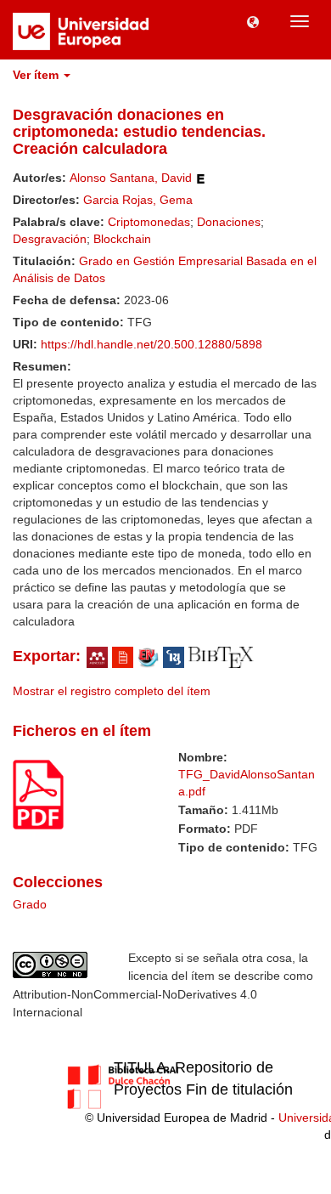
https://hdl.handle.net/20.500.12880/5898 (151, 344)
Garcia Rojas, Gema (138, 200)
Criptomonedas (149, 222)
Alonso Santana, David (131, 177)
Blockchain (122, 239)
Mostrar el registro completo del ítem (111, 691)
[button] (253, 21)
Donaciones (229, 222)
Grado (30, 904)
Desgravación (50, 239)
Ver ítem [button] (37, 75)
